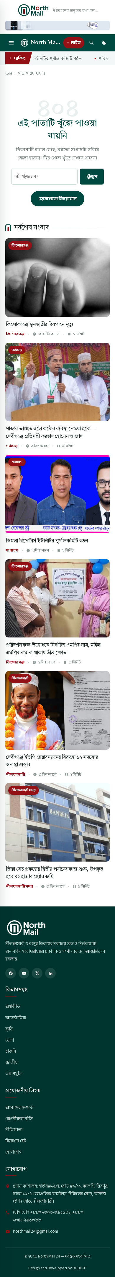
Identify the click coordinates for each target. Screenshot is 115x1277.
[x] (37, 973)
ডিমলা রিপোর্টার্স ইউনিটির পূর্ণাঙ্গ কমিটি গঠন (47, 541)
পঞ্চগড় (12, 446)
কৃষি (9, 1029)
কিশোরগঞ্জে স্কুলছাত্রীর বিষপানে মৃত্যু (39, 324)
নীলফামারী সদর (19, 886)
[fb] (10, 973)
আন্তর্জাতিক (15, 1017)
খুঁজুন (91, 176)
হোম (8, 73)
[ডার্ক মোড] (104, 42)
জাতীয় (11, 1062)
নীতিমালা (13, 1129)
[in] (50, 973)
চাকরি (10, 1051)
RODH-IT (80, 1268)
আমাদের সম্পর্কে (19, 1107)
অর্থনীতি (12, 1006)
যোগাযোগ (13, 1152)
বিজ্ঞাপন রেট (15, 1140)
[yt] (24, 973)
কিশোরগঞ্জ (15, 334)
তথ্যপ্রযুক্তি (13, 1073)
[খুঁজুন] (91, 42)
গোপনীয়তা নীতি (19, 1118)
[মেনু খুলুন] (11, 43)
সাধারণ (12, 550)
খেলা (9, 1040)
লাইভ (75, 42)
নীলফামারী (15, 774)
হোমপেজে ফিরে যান (57, 198)
